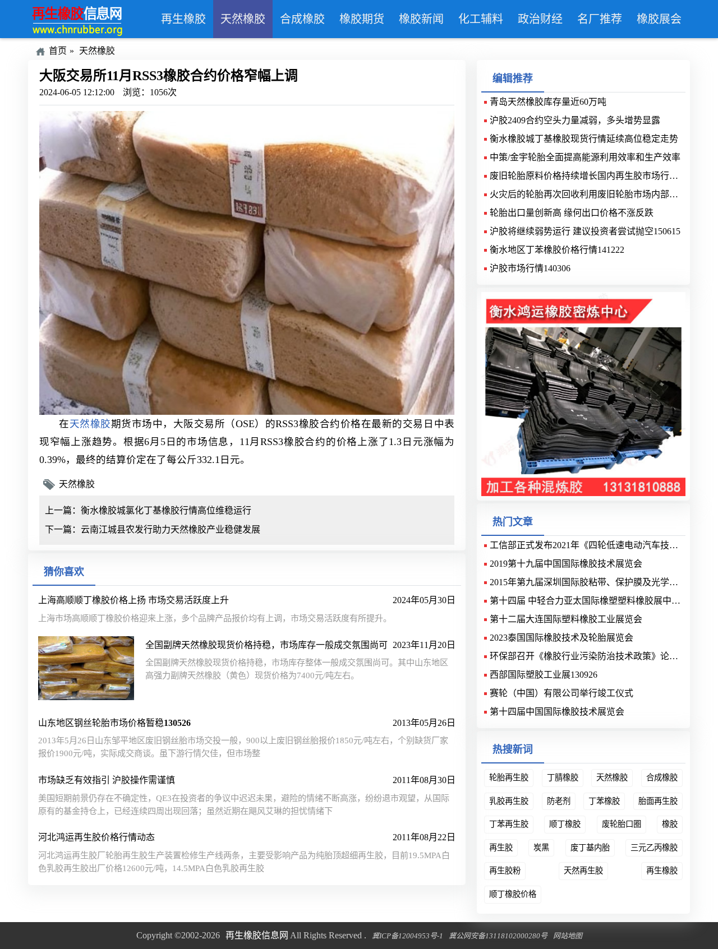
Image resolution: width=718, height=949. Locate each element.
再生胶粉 (505, 870)
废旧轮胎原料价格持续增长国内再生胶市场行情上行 (593, 175)
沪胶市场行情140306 (530, 268)
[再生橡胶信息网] (91, 19)
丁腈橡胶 (562, 777)
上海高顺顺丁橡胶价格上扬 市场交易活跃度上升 (133, 600)
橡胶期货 (361, 19)
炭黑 (541, 847)
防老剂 (558, 801)
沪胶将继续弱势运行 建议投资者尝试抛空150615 (585, 231)
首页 (58, 50)
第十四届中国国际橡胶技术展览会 (557, 711)
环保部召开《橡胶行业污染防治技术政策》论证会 (588, 656)
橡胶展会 (659, 19)
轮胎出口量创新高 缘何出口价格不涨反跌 (571, 212)
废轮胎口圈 (621, 824)
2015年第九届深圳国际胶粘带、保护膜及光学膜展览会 (597, 582)
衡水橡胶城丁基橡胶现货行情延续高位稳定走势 (584, 138)
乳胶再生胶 (508, 801)
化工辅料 (480, 19)
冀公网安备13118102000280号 (498, 936)
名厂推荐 (599, 19)
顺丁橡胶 (565, 824)
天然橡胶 (242, 19)
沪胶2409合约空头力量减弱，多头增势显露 (575, 120)
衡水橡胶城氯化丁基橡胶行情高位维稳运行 (166, 510)
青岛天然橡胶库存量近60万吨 (548, 102)
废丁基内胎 (590, 847)
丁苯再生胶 (508, 824)
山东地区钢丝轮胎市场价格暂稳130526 (114, 723)
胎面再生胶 (658, 801)
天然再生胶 (583, 870)
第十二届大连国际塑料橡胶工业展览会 (566, 619)
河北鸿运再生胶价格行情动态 (96, 837)
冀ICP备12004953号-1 (407, 936)
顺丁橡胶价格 (512, 894)
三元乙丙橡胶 (654, 847)
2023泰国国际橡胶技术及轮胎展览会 (561, 637)
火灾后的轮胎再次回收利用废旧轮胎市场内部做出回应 (597, 194)
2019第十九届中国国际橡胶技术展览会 (566, 563)
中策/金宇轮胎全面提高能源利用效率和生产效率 (585, 157)
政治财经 (540, 19)
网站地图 (567, 936)
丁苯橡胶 (604, 801)
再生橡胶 (183, 19)
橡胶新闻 (421, 19)
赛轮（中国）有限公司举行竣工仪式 (561, 693)
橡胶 (670, 824)
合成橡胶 (302, 19)
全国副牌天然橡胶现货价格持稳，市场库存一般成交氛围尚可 (266, 645)
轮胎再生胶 (508, 777)
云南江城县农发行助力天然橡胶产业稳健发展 (170, 529)
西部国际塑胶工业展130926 (543, 674)
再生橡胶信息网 (256, 935)
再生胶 (501, 847)
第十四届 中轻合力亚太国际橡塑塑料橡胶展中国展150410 (603, 600)
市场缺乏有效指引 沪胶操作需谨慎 (106, 780)
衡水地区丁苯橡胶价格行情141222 (557, 249)
